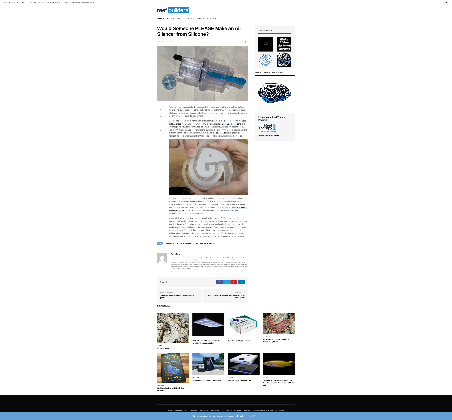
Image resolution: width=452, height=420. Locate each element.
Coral (179, 18)
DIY (177, 243)
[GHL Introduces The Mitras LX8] (244, 364)
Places (210, 18)
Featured (160, 345)
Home (5, 2)
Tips (18, 2)
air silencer (170, 243)
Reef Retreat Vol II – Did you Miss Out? (206, 380)
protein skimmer (185, 243)
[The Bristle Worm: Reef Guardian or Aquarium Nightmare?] (279, 323)
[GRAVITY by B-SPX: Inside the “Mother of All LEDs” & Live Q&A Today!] (208, 324)
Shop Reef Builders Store (54, 2)
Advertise (12, 2)
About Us (24, 2)
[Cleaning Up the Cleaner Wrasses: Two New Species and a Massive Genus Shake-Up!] (279, 364)
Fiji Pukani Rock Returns (166, 348)
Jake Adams (161, 42)
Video (199, 18)
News (159, 18)
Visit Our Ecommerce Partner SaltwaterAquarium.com (79, 2)
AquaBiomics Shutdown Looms (239, 341)
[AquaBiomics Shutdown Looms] (244, 324)
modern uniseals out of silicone (228, 124)
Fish (190, 18)
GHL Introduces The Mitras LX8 (239, 380)
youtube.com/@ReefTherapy (268, 135)
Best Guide (41, 2)
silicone (195, 243)
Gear (169, 18)
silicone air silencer (207, 243)
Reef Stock (33, 2)
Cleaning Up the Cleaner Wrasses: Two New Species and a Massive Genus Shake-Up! (278, 383)
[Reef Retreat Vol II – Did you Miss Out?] (208, 364)
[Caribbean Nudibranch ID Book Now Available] (173, 368)
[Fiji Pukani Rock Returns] (173, 328)
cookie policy (239, 416)
